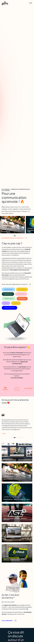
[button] (12, 437)
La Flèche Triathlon (9, 228)
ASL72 (29, 228)
